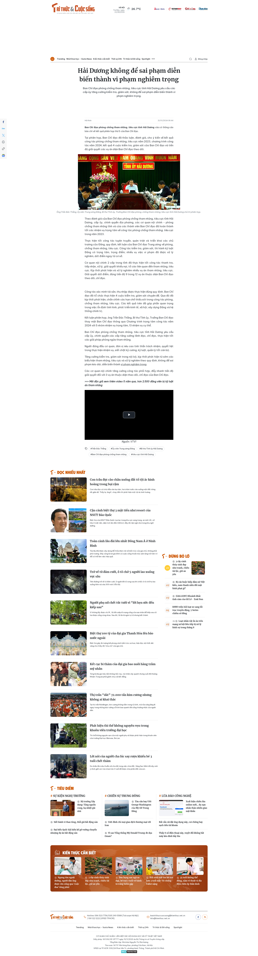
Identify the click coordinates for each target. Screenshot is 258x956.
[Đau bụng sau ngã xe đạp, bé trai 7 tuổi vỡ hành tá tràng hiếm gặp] (129, 866)
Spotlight (146, 59)
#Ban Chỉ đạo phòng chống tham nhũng (108, 454)
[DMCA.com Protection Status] (129, 951)
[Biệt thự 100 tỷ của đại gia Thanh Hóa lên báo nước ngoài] (68, 643)
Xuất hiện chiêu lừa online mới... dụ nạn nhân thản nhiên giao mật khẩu (196, 806)
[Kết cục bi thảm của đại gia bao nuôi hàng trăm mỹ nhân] (68, 674)
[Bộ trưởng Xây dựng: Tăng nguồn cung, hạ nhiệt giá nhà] (62, 808)
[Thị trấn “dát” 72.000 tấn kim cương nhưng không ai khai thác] (68, 705)
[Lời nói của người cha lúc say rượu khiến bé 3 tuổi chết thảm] (68, 766)
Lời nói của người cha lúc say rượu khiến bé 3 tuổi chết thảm (121, 759)
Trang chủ (52, 59)
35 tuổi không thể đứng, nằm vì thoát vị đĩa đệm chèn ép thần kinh (189, 880)
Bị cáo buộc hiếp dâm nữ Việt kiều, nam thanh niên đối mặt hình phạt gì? (188, 585)
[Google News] (3, 155)
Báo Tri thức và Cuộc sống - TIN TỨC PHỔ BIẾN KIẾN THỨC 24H (73, 9)
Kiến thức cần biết (101, 59)
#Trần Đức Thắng (98, 448)
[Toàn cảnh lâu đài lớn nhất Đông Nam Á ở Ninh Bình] (68, 551)
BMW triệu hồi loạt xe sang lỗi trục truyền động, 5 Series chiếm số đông (187, 610)
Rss (205, 917)
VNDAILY (174, 8)
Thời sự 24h (116, 59)
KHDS (159, 8)
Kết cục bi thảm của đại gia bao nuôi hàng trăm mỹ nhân (122, 666)
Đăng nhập (203, 59)
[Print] (3, 142)
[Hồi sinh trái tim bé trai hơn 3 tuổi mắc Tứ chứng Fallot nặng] (159, 866)
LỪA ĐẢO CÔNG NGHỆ (176, 796)
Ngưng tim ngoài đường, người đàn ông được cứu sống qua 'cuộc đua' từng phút (66, 882)
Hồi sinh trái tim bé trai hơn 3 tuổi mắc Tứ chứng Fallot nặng (159, 880)
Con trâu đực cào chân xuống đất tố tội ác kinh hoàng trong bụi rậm (122, 482)
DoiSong (190, 8)
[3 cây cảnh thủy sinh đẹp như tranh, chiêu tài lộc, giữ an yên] (198, 568)
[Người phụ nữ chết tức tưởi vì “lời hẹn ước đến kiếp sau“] (68, 612)
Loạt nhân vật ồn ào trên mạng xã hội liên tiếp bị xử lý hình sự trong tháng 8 (187, 624)
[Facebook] (3, 122)
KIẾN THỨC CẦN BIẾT (79, 852)
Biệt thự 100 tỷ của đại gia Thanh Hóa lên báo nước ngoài (121, 636)
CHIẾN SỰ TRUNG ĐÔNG (123, 796)
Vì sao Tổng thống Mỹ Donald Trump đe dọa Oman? (128, 834)
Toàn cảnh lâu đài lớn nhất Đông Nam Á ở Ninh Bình (122, 543)
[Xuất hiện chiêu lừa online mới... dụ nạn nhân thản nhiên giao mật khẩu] (171, 808)
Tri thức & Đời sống (131, 59)
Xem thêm (153, 59)
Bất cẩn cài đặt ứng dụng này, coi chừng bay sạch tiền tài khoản (181, 824)
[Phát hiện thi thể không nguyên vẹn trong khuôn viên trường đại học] (68, 735)
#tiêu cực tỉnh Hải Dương (142, 454)
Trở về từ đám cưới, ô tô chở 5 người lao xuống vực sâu (122, 574)
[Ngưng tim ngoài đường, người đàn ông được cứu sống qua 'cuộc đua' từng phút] (67, 866)
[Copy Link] (3, 148)
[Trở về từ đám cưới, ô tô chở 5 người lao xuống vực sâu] (68, 582)
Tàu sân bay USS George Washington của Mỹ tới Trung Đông (141, 806)
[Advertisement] (129, 36)
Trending (61, 59)
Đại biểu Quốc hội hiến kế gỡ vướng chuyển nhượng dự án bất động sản (73, 831)
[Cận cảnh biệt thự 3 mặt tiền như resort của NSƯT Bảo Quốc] (68, 520)
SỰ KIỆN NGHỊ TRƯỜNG (68, 796)
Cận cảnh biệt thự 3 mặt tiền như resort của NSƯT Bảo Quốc (120, 513)
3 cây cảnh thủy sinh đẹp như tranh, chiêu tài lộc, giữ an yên (180, 568)
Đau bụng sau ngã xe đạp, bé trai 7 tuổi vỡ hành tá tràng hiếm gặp (129, 880)
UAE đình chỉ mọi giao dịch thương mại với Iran (128, 824)
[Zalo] (3, 128)
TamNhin (203, 8)
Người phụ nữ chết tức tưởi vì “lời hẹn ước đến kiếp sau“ (122, 605)
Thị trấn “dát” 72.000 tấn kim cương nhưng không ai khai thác (121, 697)
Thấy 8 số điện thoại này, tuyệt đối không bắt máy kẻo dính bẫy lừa (181, 834)
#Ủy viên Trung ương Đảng (123, 448)
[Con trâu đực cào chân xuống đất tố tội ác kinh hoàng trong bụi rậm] (68, 489)
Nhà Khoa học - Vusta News (79, 59)
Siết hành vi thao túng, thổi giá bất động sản (75, 822)
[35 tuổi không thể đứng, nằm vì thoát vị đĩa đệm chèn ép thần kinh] (190, 866)
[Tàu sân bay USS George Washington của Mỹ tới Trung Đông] (117, 808)
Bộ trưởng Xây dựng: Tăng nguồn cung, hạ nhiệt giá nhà (86, 806)
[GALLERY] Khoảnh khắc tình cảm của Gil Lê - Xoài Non (187, 598)
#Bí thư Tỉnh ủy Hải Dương (151, 448)
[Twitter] (3, 135)
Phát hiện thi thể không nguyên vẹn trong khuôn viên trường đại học (119, 728)
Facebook (198, 917)
